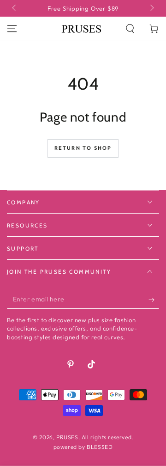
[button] (130, 29)
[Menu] (12, 29)
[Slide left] (15, 8)
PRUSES (67, 437)
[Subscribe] (153, 299)
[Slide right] (151, 8)
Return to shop (83, 148)
